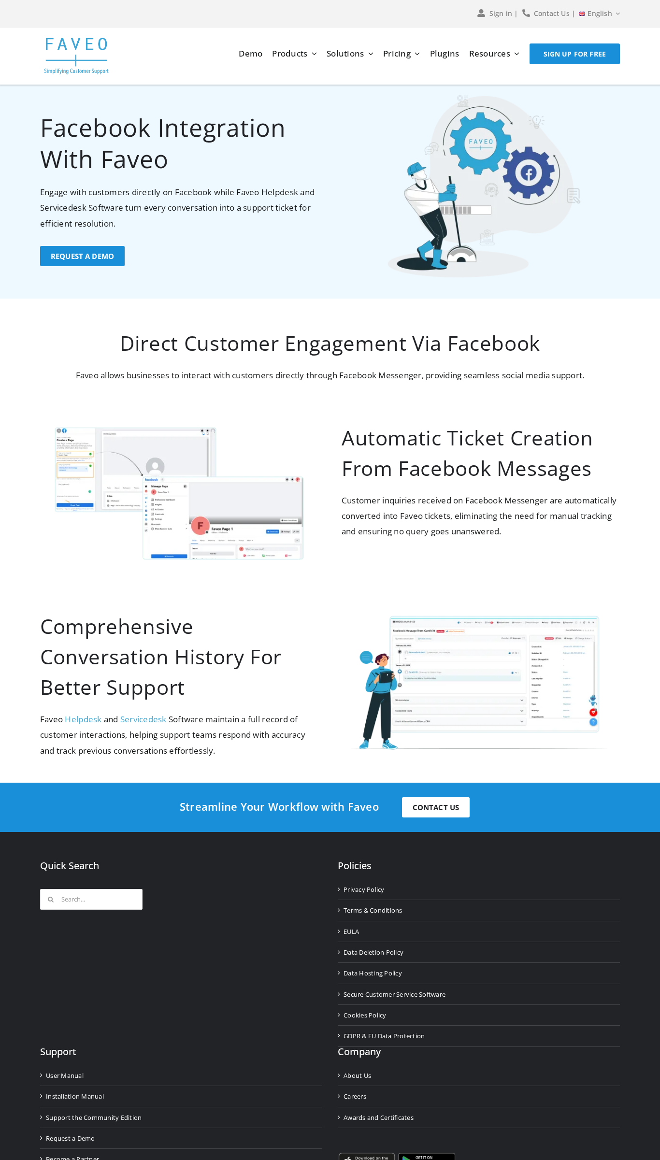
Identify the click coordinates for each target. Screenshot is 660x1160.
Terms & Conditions (373, 910)
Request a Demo (70, 1138)
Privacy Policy (364, 889)
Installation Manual (75, 1096)
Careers (355, 1096)
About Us (357, 1075)
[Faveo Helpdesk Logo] (76, 41)
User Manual (65, 1075)
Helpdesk (83, 719)
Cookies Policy (365, 1015)
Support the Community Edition (94, 1117)
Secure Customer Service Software (394, 994)
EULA (351, 931)
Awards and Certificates (379, 1117)
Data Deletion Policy (373, 952)
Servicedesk (143, 719)
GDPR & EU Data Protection (384, 1035)
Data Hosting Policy (373, 973)
